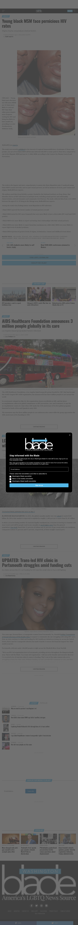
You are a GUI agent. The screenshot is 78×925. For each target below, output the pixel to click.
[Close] (70, 435)
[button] (39, 477)
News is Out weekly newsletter (22, 478)
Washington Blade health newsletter (24, 481)
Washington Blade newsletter (22, 476)
